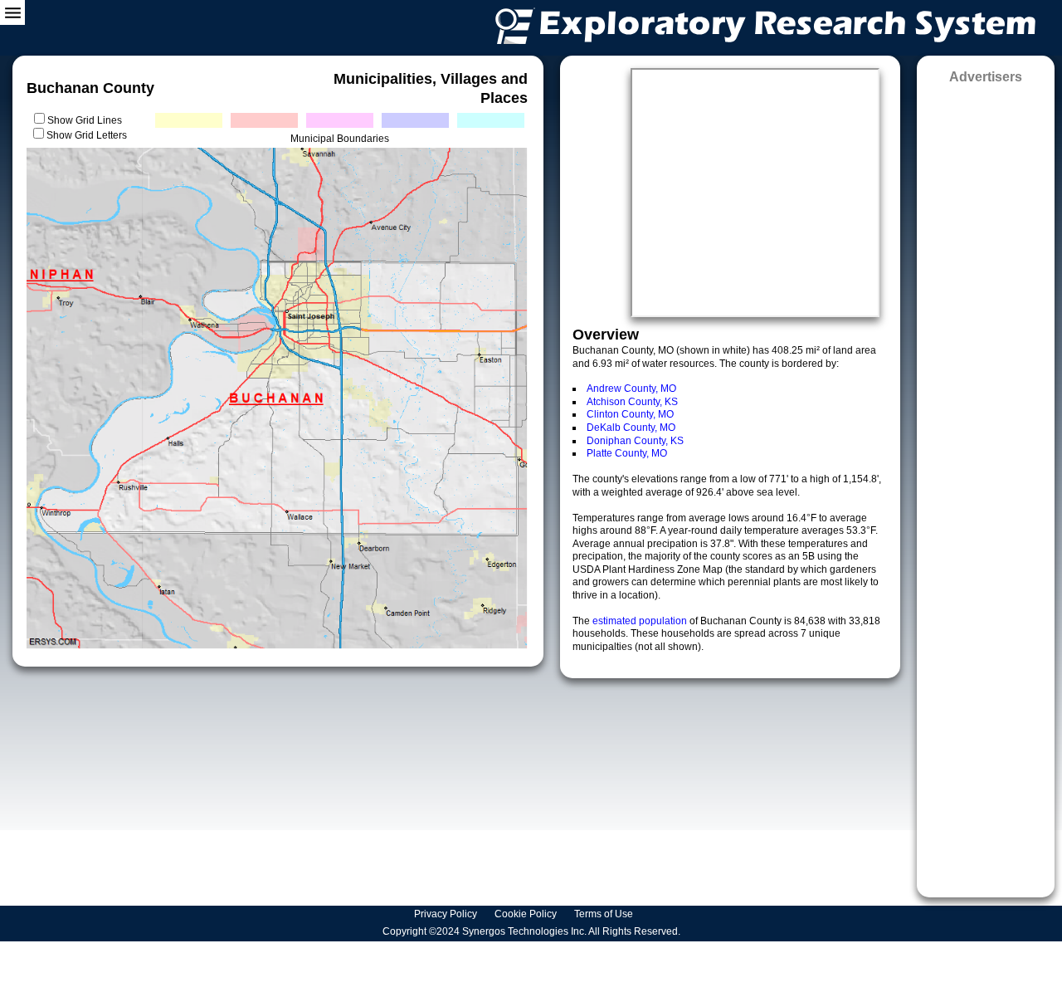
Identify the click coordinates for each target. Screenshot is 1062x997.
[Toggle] (12, 12)
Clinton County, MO (630, 414)
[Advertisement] (985, 485)
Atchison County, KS (632, 402)
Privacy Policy (447, 914)
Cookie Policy (526, 914)
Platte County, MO (627, 453)
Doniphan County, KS (635, 441)
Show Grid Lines (87, 120)
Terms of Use (605, 914)
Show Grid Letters (86, 135)
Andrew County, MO (631, 388)
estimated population (640, 621)
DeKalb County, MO (631, 427)
